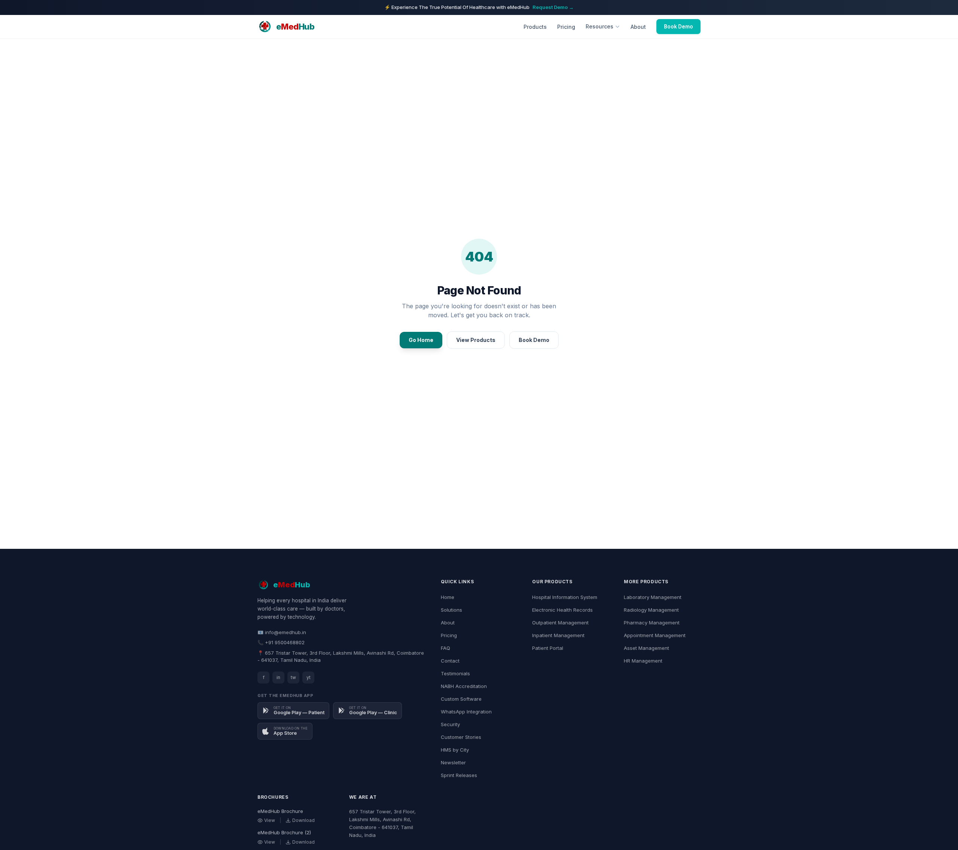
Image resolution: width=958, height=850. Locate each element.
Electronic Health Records (562, 610)
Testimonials (455, 673)
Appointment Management (655, 635)
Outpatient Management (560, 623)
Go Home (421, 340)
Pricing (566, 27)
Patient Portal (547, 648)
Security (450, 724)
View (269, 820)
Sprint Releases (459, 775)
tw (293, 677)
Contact (450, 661)
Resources (599, 26)
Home (447, 597)
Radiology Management (651, 610)
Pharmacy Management (652, 623)
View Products (475, 340)
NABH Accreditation (464, 686)
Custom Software (461, 699)
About (638, 27)
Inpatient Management (558, 635)
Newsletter (453, 762)
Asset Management (646, 648)
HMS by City (455, 750)
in (278, 677)
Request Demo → (553, 7)
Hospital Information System (564, 597)
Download (303, 820)
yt (308, 677)
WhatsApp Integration (466, 712)
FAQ (445, 648)
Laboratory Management (652, 597)
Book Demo (678, 27)
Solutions (451, 610)
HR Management (643, 661)
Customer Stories (461, 737)
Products (535, 27)
